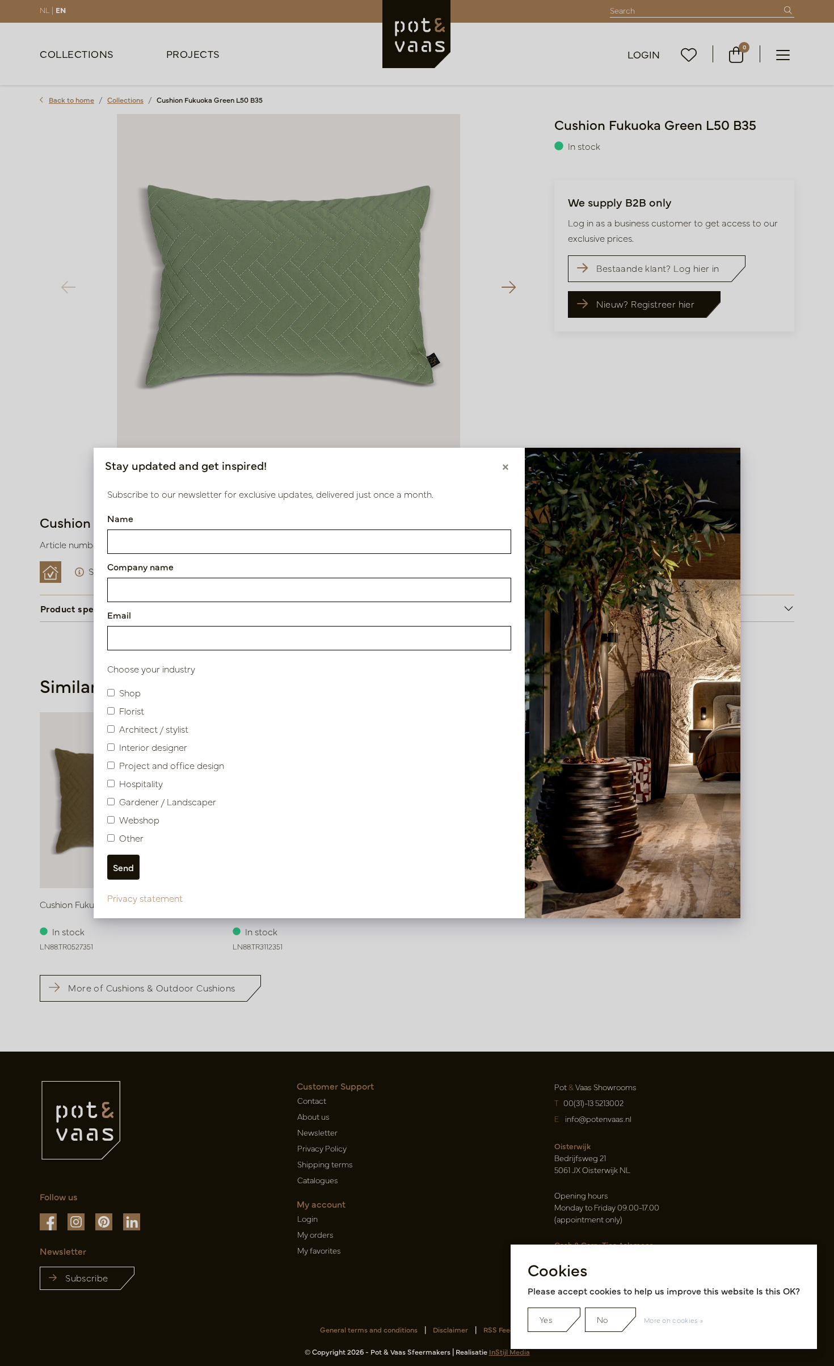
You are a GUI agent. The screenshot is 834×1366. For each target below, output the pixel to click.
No (602, 1319)
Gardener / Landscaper (167, 801)
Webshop (139, 819)
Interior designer (153, 747)
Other (131, 837)
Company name (140, 566)
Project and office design (171, 765)
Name (120, 518)
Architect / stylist (153, 728)
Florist (131, 710)
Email (119, 614)
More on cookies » (673, 1320)
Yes (546, 1319)
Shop (130, 692)
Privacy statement (145, 898)
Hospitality (141, 783)
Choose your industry (151, 668)
